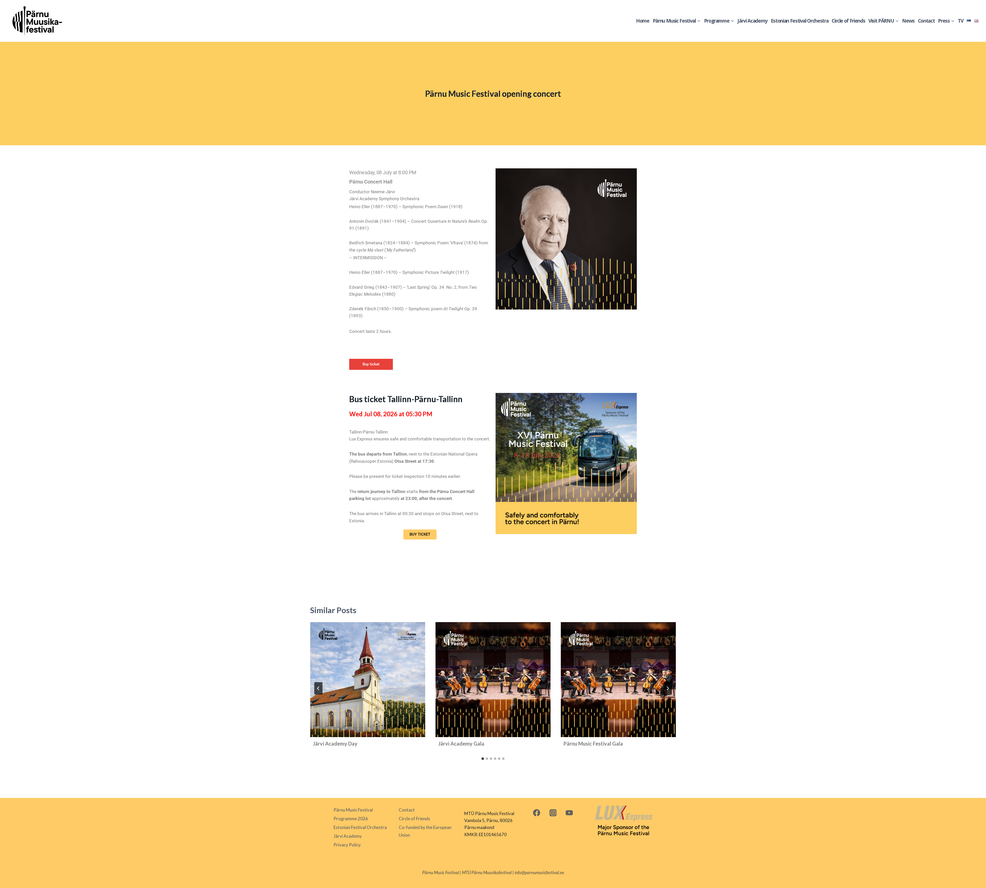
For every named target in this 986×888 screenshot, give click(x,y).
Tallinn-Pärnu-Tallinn (368, 432)
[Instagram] (553, 813)
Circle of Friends (848, 20)
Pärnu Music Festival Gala (593, 743)
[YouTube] (569, 813)
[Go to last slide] (318, 688)
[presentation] (367, 679)
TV (960, 20)
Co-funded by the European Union (425, 831)
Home (642, 20)
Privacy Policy (347, 844)
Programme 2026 (351, 818)
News (908, 20)
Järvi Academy (752, 20)
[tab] (482, 758)
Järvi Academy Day (335, 743)
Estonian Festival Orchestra (800, 20)
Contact (926, 20)
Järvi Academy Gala (461, 743)
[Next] (667, 688)
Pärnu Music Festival (353, 810)
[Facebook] (536, 813)
